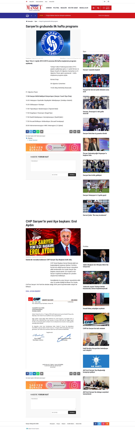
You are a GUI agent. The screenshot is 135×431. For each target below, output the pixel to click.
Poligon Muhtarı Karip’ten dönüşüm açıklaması (58, 15)
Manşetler (31, 1)
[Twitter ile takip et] (99, 423)
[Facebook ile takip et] (96, 423)
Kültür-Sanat (73, 8)
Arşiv (46, 1)
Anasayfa (30, 21)
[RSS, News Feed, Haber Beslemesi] (107, 423)
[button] (71, 131)
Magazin (64, 8)
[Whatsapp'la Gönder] (37, 131)
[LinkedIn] (34, 131)
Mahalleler (84, 8)
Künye (58, 423)
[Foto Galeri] (108, 1)
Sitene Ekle (51, 1)
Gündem (49, 8)
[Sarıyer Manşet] (34, 8)
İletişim (63, 423)
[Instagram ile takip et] (103, 423)
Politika (56, 8)
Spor (36, 21)
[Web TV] (104, 1)
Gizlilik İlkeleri (70, 423)
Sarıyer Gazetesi (33, 140)
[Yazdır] (41, 131)
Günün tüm (104, 15)
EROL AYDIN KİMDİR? (33, 291)
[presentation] (31, 15)
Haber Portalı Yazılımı (33, 428)
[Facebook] (27, 131)
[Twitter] (30, 131)
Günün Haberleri (39, 1)
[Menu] (93, 7)
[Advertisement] (13, 41)
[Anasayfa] (27, 1)
